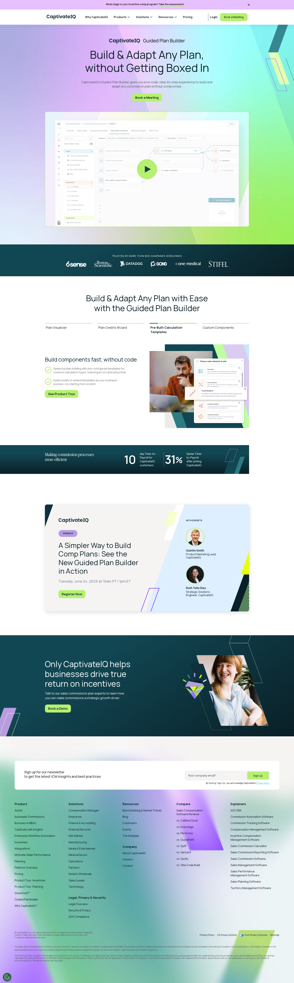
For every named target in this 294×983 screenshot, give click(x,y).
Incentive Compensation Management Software (246, 837)
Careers (127, 859)
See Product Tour (61, 394)
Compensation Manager (84, 810)
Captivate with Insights (29, 829)
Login (213, 17)
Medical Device (78, 855)
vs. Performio (184, 833)
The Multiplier (130, 836)
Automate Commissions (30, 817)
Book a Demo (58, 708)
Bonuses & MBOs (25, 823)
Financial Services (80, 829)
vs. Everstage (185, 827)
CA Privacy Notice (227, 935)
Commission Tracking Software (250, 823)
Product (21, 804)
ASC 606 (236, 810)
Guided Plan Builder (26, 899)
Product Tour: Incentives (30, 880)
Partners (74, 867)
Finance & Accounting (82, 823)
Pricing (187, 17)
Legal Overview (78, 904)
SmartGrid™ (22, 893)
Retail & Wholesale (80, 874)
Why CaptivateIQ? (26, 906)
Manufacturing (78, 842)
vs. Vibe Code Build (188, 865)
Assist (18, 810)
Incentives (21, 842)
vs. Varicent (183, 852)
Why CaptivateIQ (96, 17)
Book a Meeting (233, 17)
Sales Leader (77, 880)
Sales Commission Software (248, 859)
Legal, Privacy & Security (87, 898)
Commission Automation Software (252, 817)
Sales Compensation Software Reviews (189, 812)
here (160, 949)
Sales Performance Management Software (245, 873)
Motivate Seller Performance (33, 855)
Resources (130, 804)
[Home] (61, 17)
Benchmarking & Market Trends (142, 810)
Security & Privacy (80, 910)
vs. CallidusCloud (187, 820)
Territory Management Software (251, 888)
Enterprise (75, 817)
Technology (76, 887)
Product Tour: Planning (29, 887)
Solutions (76, 804)
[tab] (68, 329)
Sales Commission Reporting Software (255, 852)
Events (126, 829)
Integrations (22, 848)
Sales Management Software (249, 865)
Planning (20, 861)
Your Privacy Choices (255, 935)
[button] (122, 17)
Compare (183, 804)
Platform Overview (26, 867)
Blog (125, 817)
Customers (129, 823)
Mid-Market (76, 836)
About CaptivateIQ (134, 853)
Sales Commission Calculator (249, 846)
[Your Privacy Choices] (7, 977)
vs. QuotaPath (185, 840)
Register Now (72, 594)
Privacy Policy (262, 783)
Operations (76, 861)
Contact (127, 866)
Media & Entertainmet (82, 848)
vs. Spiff (181, 846)
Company (129, 847)
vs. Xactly (182, 859)
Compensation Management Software (255, 829)
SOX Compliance (79, 916)
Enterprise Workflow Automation (35, 836)
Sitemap (274, 935)
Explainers (238, 804)
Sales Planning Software (246, 881)
